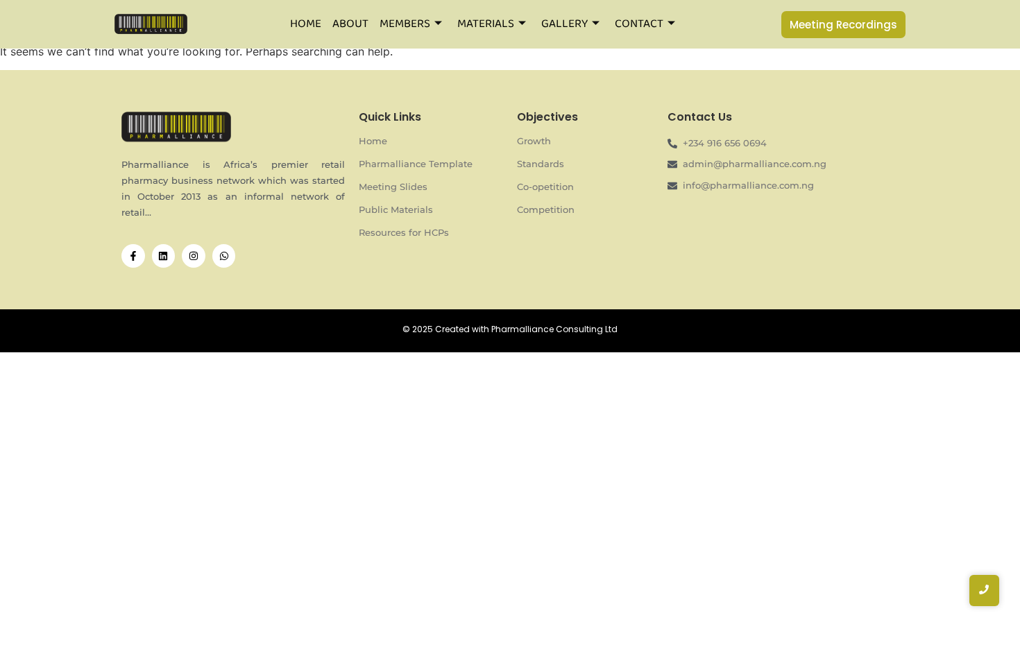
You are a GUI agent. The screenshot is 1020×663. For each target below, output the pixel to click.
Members (405, 24)
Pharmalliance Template (416, 163)
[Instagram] (193, 256)
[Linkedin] (164, 256)
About (350, 24)
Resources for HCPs (404, 232)
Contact (639, 24)
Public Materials (396, 209)
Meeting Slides (393, 186)
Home (305, 24)
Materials (485, 24)
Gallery (564, 24)
